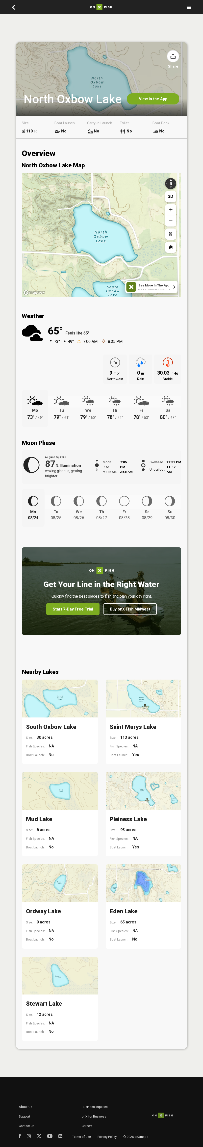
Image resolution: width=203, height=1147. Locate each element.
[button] (173, 56)
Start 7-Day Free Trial (73, 609)
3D (170, 196)
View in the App (153, 99)
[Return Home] (170, 247)
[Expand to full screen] (170, 234)
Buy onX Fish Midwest (130, 609)
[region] (101, 235)
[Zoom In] (170, 209)
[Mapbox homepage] (34, 292)
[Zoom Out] (170, 221)
